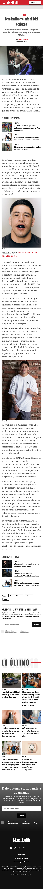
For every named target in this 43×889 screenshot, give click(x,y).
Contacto (21, 854)
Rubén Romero (23, 39)
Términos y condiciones (22, 862)
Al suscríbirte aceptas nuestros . (23, 631)
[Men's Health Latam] (13, 2)
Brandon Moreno (16, 596)
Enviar (36, 624)
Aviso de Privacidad (21, 858)
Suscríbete (35, 2)
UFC (5, 599)
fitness (29, 596)
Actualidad (22, 15)
